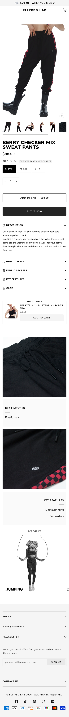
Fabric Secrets (16, 270)
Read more (8, 250)
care (9, 288)
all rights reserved (48, 694)
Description (14, 225)
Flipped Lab (17, 694)
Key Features (15, 279)
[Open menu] (7, 10)
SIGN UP (56, 662)
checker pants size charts (35, 161)
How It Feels (15, 261)
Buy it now (34, 211)
